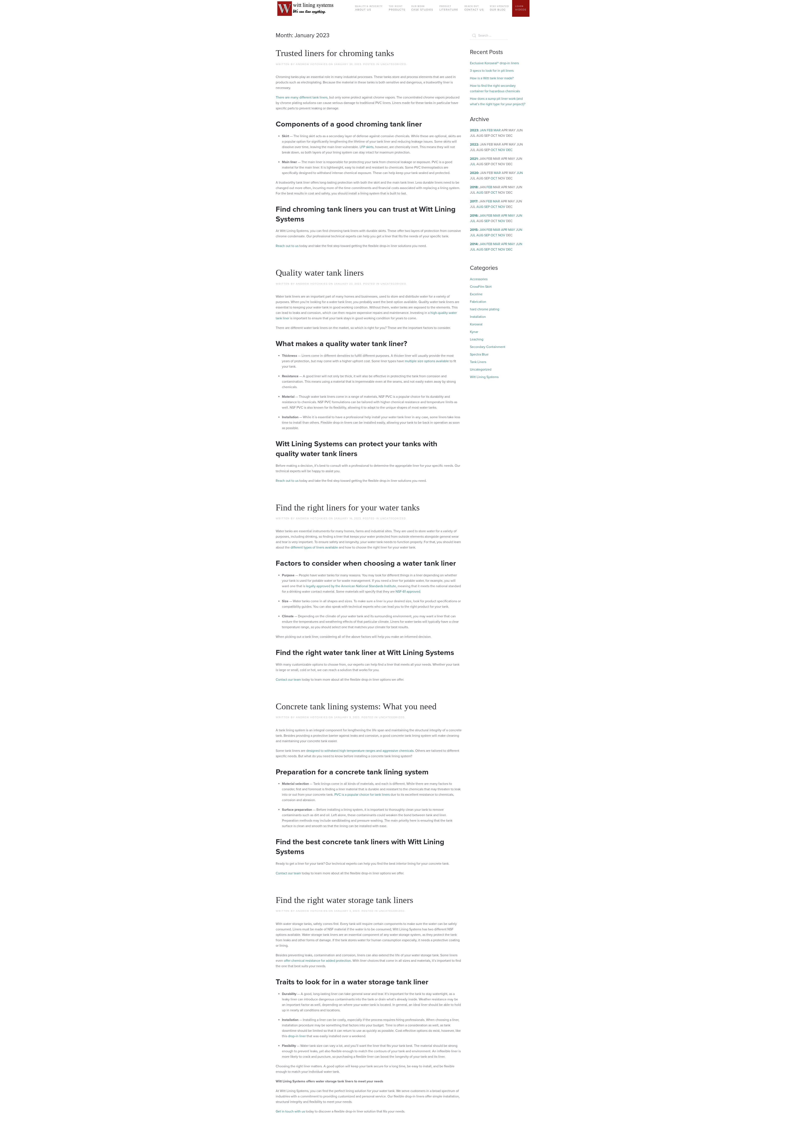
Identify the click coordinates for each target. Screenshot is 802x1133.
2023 (474, 130)
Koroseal (476, 324)
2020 (474, 173)
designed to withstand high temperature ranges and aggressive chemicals (360, 751)
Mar (497, 130)
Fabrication (478, 302)
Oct (494, 150)
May (511, 216)
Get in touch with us (290, 1111)
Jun (519, 173)
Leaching (476, 339)
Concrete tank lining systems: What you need (356, 706)
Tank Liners (478, 362)
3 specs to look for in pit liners (492, 71)
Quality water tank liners (320, 272)
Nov (501, 150)
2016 (474, 216)
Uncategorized (393, 64)
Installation (478, 317)
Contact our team (288, 680)
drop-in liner (297, 1036)
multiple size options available (427, 361)
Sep (487, 207)
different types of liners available (314, 547)
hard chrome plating (484, 309)
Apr (504, 216)
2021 (474, 159)
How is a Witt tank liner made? (492, 78)
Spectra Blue (479, 354)
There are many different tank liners (301, 97)
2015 (474, 230)
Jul (473, 164)
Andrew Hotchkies (312, 64)
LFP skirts (366, 147)
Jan (483, 130)
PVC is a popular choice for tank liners (362, 795)
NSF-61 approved (408, 592)
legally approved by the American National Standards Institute (351, 586)
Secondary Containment (487, 347)
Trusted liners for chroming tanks (335, 53)
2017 (473, 201)
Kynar (474, 332)
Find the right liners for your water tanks (348, 507)
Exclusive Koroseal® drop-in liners (494, 63)
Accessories (478, 279)
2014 (474, 244)
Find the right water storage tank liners (344, 900)
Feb (490, 130)
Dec (509, 150)
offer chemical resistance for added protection (317, 961)
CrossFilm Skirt (481, 287)
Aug (479, 193)
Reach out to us (287, 246)
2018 (474, 187)
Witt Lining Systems (484, 377)
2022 (474, 144)
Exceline (476, 294)
